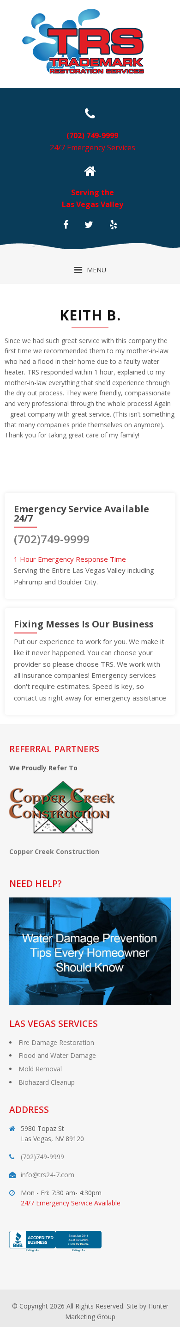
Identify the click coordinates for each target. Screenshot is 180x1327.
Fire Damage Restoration (56, 1042)
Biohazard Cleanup (46, 1082)
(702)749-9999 (52, 539)
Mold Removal (40, 1068)
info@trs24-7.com (47, 1174)
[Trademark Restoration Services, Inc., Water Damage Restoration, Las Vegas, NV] (55, 1251)
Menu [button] (96, 269)
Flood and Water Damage (57, 1055)
